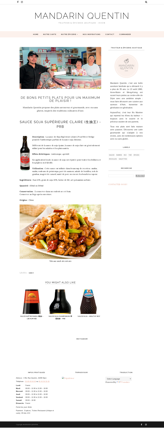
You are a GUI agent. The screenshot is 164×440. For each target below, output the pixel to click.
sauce (31, 273)
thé (130, 155)
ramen (119, 155)
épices (136, 155)
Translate (125, 382)
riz (125, 155)
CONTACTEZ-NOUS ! (118, 184)
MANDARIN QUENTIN (82, 16)
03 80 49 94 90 (30, 381)
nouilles (113, 159)
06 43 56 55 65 (44, 381)
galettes (123, 159)
